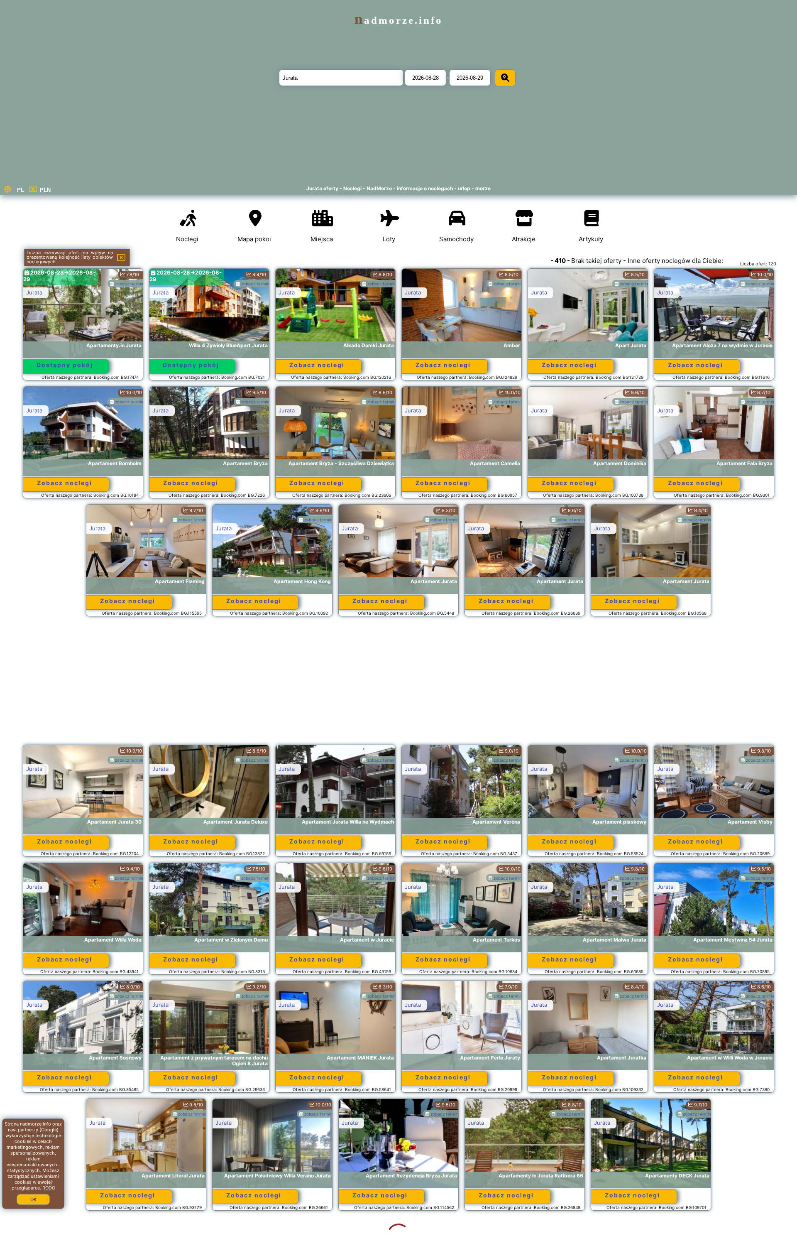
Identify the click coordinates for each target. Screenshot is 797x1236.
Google (49, 1130)
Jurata (34, 292)
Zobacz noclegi (317, 364)
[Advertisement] (398, 684)
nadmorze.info (398, 20)
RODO (48, 1188)
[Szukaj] (505, 77)
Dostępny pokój (65, 364)
